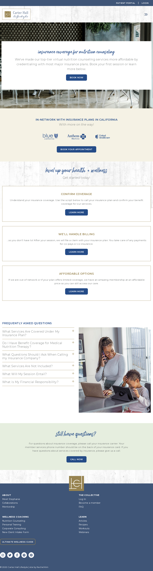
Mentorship (8, 507)
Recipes (83, 524)
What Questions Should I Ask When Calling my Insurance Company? (35, 356)
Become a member (90, 503)
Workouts (84, 528)
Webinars (84, 532)
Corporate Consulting (14, 528)
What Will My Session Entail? (24, 374)
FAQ (81, 507)
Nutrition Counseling (13, 521)
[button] (146, 14)
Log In (82, 499)
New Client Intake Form (15, 532)
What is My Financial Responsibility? (30, 382)
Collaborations (10, 503)
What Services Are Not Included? (27, 366)
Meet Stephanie (11, 499)
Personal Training (11, 524)
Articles (83, 521)
